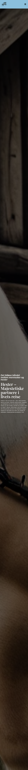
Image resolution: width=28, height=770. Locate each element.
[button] (25, 4)
